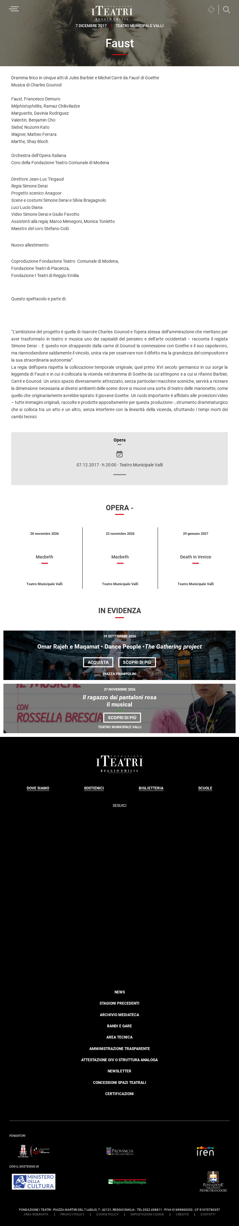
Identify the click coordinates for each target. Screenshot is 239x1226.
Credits (182, 1214)
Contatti (207, 1214)
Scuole (205, 788)
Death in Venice (195, 556)
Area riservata (36, 1214)
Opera (120, 439)
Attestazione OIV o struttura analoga (119, 1060)
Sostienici (94, 788)
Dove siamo (38, 788)
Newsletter (119, 1071)
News (120, 992)
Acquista (98, 662)
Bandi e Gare (119, 1026)
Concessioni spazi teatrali (119, 1082)
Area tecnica (119, 1037)
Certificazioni (119, 1094)
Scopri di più (139, 663)
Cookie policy (107, 1214)
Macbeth (44, 556)
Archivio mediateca (119, 1015)
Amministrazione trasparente (119, 1049)
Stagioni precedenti (119, 1003)
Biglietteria (151, 788)
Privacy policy (72, 1214)
